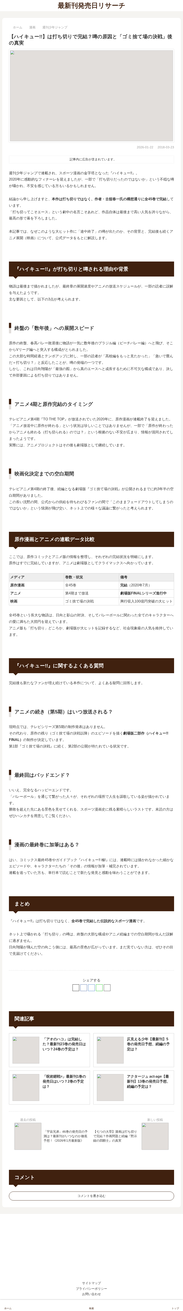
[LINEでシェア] (99, 987)
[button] (107, 987)
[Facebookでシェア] (83, 987)
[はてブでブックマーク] (91, 987)
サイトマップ (91, 1283)
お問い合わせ (91, 1294)
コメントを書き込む (91, 1196)
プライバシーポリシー (91, 1288)
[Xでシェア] (76, 987)
